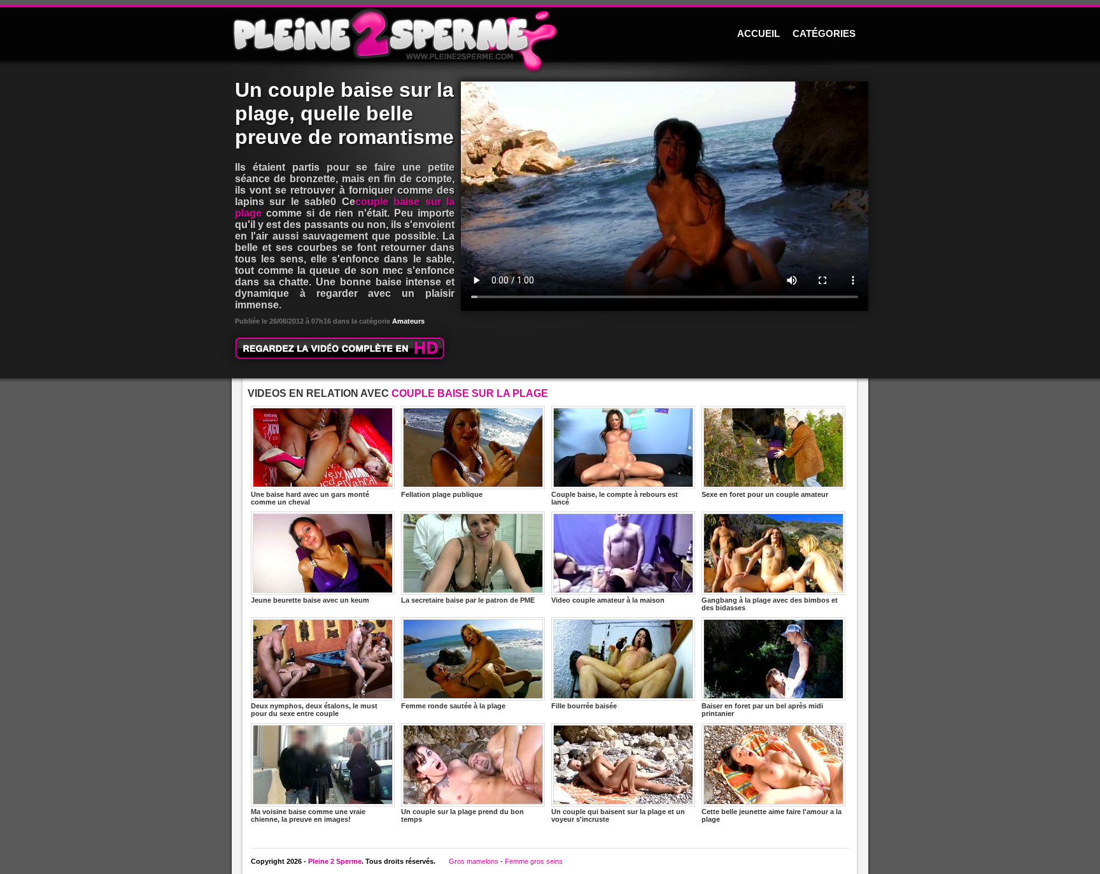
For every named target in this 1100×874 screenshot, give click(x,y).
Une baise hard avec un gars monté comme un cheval (310, 498)
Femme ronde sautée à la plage (453, 706)
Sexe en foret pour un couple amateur (765, 494)
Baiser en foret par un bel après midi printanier (762, 709)
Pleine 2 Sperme (335, 861)
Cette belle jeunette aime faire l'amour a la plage (772, 815)
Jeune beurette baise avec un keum (310, 600)
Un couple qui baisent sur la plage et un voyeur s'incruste (618, 815)
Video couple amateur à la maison (608, 600)
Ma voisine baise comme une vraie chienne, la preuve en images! (308, 815)
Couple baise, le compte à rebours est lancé (614, 498)
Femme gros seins (534, 861)
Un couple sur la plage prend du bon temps (462, 815)
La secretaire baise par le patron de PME (468, 600)
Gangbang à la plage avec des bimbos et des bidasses (770, 604)
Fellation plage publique (442, 494)
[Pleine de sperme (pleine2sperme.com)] (550, 34)
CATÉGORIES (824, 34)
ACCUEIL (758, 34)
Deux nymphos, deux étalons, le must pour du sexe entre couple (314, 709)
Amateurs (408, 321)
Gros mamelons (473, 861)
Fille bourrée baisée (584, 706)
